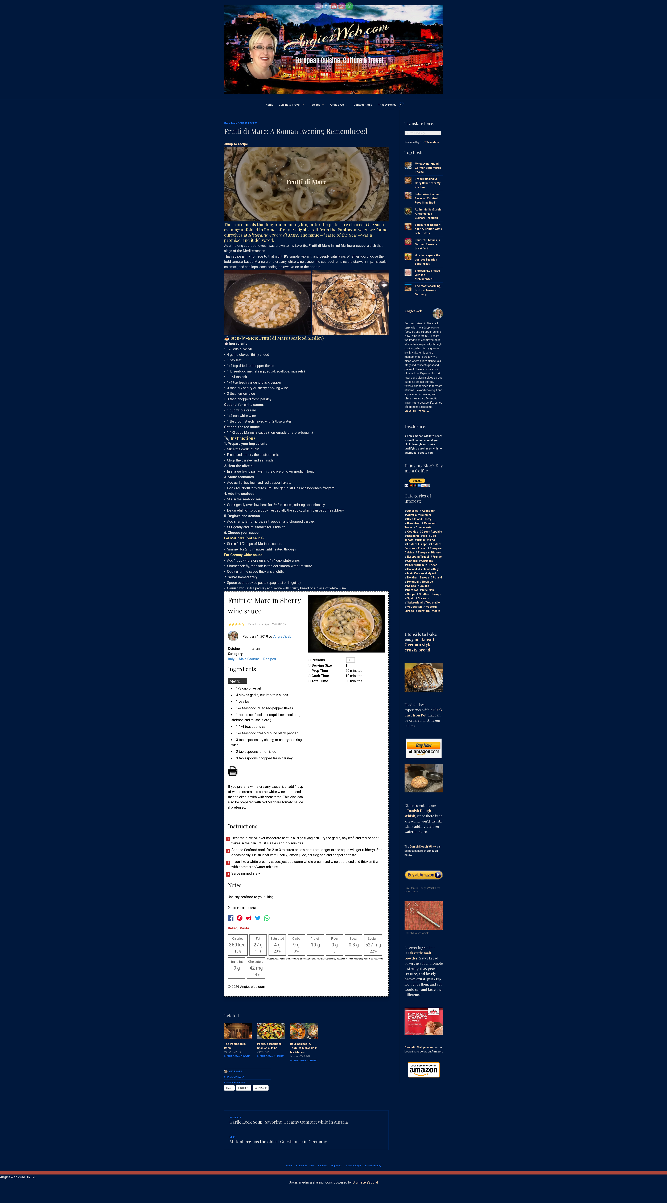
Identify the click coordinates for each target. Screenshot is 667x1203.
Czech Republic (432, 531)
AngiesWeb (282, 636)
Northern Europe (418, 577)
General (412, 560)
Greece (432, 565)
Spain (410, 598)
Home (269, 104)
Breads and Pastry (419, 519)
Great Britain (415, 565)
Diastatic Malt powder (419, 1047)
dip (425, 535)
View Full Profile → (417, 411)
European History (429, 552)
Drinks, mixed (426, 540)
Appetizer (428, 510)
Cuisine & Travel (289, 104)
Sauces (424, 586)
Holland (412, 569)
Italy (227, 123)
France (437, 556)
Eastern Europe (417, 544)
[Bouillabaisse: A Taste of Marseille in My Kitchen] (304, 1031)
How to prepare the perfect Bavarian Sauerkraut (427, 259)
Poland (437, 577)
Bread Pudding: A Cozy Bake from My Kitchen (427, 183)
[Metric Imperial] (238, 681)
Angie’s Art (337, 104)
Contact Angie (362, 104)
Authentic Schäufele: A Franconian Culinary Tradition (428, 214)
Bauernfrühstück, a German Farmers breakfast (427, 244)
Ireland (425, 569)
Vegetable (433, 602)
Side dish (428, 590)
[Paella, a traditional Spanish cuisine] (271, 1031)
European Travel (418, 556)
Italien (232, 928)
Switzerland (415, 602)
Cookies (412, 531)
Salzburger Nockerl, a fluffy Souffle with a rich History (429, 229)
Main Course (239, 123)
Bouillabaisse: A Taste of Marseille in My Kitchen (303, 1048)
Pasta (244, 928)
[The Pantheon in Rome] (238, 1031)
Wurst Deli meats (429, 611)
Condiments (423, 527)
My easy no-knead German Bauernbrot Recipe (428, 168)
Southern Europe (430, 594)
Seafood (412, 590)
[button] (267, 302)
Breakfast (413, 523)
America (412, 510)
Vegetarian (414, 606)
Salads (411, 586)
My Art (431, 573)
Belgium (425, 515)
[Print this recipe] (232, 774)
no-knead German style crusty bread (419, 644)
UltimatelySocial (365, 1182)
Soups (411, 594)
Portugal (413, 581)
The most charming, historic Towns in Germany (428, 290)
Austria (412, 515)
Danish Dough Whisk (423, 846)
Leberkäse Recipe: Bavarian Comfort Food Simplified (427, 198)
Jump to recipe (236, 144)
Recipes (315, 104)
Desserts (413, 535)
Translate (432, 142)
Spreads (423, 598)
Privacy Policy (387, 104)
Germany (427, 560)
